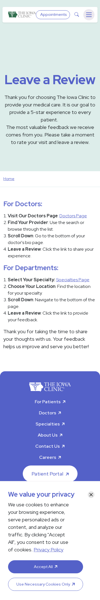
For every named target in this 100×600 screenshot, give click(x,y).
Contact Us (47, 446)
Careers (47, 457)
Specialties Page (72, 280)
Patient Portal (47, 473)
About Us (48, 435)
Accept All (43, 566)
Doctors (47, 413)
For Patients (48, 402)
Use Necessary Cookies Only (43, 584)
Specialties (48, 424)
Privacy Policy (48, 549)
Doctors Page (73, 216)
